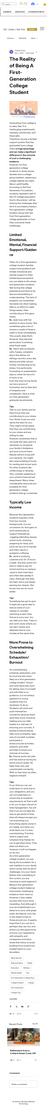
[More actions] (36, 51)
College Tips (16, 993)
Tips (27, 973)
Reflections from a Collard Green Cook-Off (23, 1052)
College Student (17, 983)
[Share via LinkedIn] (22, 1006)
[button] (45, 4)
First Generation (17, 988)
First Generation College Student (24, 978)
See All (35, 1024)
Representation (17, 963)
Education (15, 968)
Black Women (16, 958)
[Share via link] (28, 1006)
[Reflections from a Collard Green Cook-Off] (23, 1037)
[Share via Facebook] (10, 1006)
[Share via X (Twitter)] (16, 1006)
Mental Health (16, 973)
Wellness (26, 968)
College (31, 983)
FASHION (22, 38)
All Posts (10, 38)
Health (29, 963)
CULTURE (13, 999)
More (33, 38)
